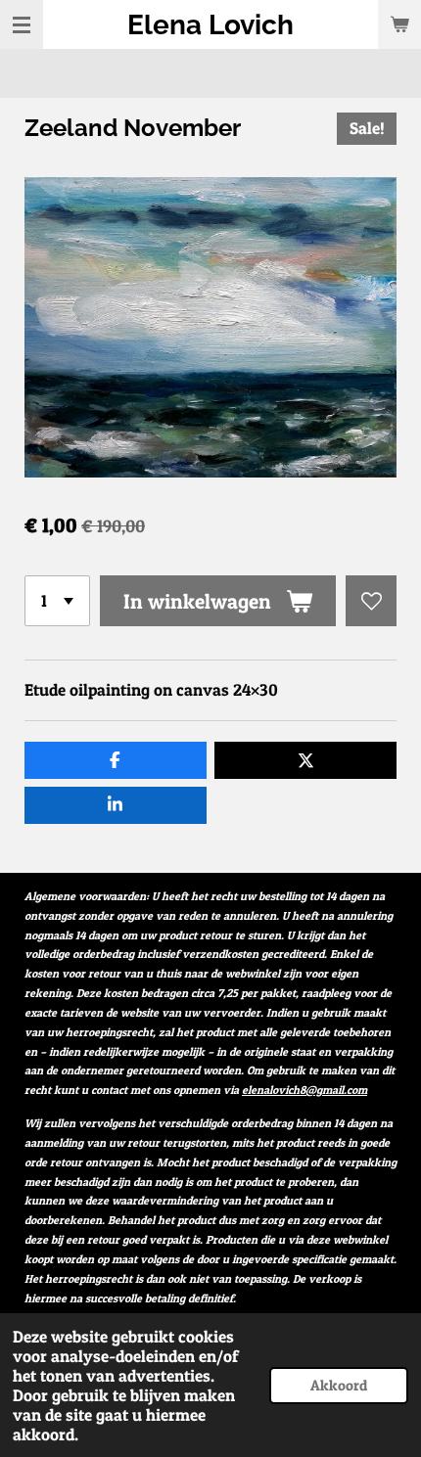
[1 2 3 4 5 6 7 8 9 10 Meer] (57, 600)
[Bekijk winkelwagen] (399, 24)
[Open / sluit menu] (21, 24)
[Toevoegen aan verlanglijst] (371, 600)
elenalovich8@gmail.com (304, 1090)
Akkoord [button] (338, 1385)
